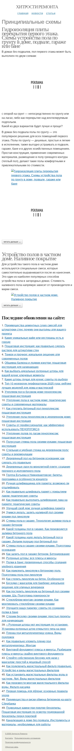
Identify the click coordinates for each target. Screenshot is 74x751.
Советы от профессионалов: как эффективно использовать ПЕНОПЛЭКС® (33, 427)
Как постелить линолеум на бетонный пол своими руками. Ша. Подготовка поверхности (36, 593)
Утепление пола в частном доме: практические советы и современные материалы (34, 402)
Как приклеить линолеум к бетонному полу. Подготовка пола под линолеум (31, 572)
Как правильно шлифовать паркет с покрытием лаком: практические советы (34, 493)
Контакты (9, 738)
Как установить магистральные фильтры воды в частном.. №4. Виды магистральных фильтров (35, 676)
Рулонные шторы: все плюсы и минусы (31, 558)
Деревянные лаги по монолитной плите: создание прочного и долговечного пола (36, 469)
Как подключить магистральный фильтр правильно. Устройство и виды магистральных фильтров (37, 668)
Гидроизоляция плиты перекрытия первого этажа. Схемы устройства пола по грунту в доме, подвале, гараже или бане (34, 37)
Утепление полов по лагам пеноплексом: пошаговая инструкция (30, 435)
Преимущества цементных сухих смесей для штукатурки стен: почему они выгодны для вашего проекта (34, 329)
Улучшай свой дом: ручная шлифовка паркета (35, 508)
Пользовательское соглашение (27, 738)
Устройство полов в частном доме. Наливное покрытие (31, 256)
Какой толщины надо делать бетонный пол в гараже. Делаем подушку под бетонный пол (32, 539)
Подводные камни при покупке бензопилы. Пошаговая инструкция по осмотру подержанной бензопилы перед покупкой (33, 712)
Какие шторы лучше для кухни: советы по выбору (36, 379)
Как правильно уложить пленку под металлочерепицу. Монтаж (26, 643)
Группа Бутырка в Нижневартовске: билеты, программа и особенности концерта (32, 477)
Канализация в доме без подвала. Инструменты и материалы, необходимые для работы (36, 722)
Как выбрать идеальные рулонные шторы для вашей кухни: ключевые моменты (33, 373)
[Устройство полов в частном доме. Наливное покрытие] (37, 297)
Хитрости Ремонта (37, 7)
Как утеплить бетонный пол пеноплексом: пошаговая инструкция (30, 410)
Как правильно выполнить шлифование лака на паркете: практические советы (34, 502)
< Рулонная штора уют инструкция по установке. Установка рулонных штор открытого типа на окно (35, 626)
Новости (37, 13)
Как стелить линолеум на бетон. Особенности (35, 579)
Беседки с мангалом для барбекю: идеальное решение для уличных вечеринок (33, 585)
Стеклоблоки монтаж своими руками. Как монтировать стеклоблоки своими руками (30, 602)
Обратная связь (11, 747)
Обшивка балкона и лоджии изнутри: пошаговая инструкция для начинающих (34, 365)
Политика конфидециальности (18, 742)
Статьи (50, 13)
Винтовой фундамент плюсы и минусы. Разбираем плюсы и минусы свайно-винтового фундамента (36, 651)
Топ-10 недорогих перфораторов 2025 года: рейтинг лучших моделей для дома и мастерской (36, 385)
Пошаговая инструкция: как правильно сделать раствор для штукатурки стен (33, 348)
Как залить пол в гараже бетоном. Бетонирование (38, 554)
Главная (22, 13)
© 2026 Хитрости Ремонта (16, 733)
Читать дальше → (12, 242)
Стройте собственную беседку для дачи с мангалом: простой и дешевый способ (30, 660)
